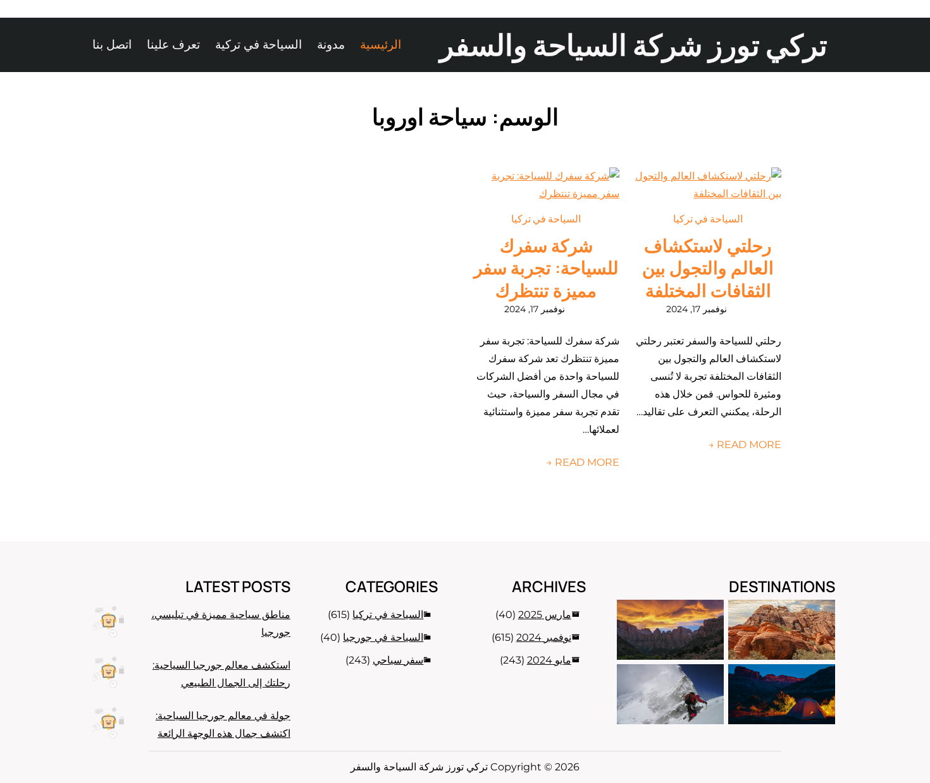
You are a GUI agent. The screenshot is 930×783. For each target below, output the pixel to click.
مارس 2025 (544, 615)
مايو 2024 (549, 660)
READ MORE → (744, 445)
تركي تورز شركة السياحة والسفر (634, 44)
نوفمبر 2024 (543, 637)
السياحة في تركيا (708, 219)
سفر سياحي (398, 660)
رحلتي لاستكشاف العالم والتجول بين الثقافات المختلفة (708, 268)
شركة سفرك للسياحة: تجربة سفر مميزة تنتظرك (546, 268)
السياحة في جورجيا (383, 637)
